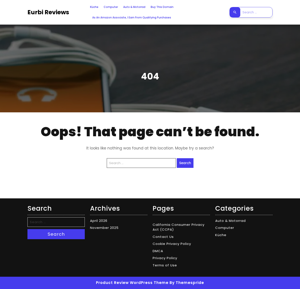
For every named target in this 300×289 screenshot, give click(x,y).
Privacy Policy (165, 258)
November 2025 (104, 227)
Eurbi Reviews (48, 12)
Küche (94, 7)
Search (235, 12)
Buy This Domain (162, 7)
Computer (111, 7)
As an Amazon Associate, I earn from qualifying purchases (131, 17)
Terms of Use (165, 265)
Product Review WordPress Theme (132, 282)
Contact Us (163, 236)
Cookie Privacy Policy (172, 243)
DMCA (158, 251)
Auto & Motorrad (134, 7)
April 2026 (98, 220)
